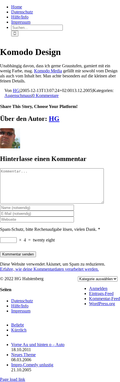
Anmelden (98, 288)
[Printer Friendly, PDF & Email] (2, 91)
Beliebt (17, 325)
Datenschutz (22, 300)
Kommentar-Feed (104, 298)
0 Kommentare (45, 95)
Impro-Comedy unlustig (32, 364)
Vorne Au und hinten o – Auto (37, 344)
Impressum (20, 311)
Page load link (12, 379)
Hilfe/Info (19, 305)
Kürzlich (19, 330)
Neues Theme (23, 354)
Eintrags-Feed (101, 293)
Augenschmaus (18, 95)
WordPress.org (102, 303)
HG (16, 90)
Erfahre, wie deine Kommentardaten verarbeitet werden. (49, 269)
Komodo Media (48, 70)
